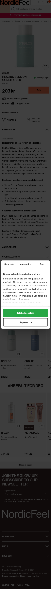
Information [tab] (25, 264)
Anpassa (24, 322)
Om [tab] (41, 264)
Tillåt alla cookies (25, 313)
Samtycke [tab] (9, 264)
